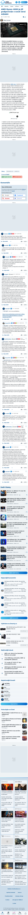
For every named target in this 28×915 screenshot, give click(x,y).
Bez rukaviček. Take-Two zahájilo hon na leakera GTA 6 (20, 804)
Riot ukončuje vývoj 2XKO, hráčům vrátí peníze (7, 856)
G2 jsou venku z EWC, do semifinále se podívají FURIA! (6, 804)
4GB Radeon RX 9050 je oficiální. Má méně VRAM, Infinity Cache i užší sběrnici (16, 500)
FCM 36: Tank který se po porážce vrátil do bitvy (11, 731)
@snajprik (6, 311)
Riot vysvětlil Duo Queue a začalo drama (7, 846)
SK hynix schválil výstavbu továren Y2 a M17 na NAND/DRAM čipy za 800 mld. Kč (17, 524)
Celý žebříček (14, 704)
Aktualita (6, 6)
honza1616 (7, 323)
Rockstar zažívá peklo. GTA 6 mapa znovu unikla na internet (6, 798)
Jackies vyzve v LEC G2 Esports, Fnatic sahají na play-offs (6, 851)
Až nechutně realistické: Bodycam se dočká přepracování (20, 826)
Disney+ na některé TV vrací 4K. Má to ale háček (16, 491)
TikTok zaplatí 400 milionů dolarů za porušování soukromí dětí (11, 725)
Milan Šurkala (7, 20)
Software (17, 6)
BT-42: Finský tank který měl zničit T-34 (20, 846)
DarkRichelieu (7, 339)
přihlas (23, 189)
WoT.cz (3, 733)
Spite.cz (3, 739)
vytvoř (13, 190)
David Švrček (10, 552)
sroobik (7, 413)
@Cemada (5, 247)
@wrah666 (6, 259)
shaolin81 (7, 308)
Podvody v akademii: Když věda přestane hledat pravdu (7, 826)
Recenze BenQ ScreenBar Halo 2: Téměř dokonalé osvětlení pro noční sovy (16, 548)
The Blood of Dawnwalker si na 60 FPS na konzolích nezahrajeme (7, 793)
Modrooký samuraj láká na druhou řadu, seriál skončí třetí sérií (20, 793)
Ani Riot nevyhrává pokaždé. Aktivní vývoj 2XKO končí (20, 798)
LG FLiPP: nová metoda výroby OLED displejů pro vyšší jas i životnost (16, 508)
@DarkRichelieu (7, 360)
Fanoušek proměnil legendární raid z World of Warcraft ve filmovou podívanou (7, 882)
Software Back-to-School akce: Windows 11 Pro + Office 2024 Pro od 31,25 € (20, 877)
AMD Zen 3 (13, 84)
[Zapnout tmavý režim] (19, 2)
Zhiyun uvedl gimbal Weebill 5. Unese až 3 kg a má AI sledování (20, 871)
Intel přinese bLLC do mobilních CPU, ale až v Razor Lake (16, 540)
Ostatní (11, 6)
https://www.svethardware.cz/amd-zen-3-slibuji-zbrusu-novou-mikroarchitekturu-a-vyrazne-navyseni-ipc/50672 (14, 315)
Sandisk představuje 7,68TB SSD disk (5, 830)
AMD (22, 6)
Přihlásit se (24, 2)
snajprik (6, 274)
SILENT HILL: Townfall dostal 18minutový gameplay (19, 831)
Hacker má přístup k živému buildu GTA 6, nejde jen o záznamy (11, 737)
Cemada (6, 233)
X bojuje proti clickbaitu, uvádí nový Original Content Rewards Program (16, 565)
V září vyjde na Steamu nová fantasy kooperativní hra (11, 719)
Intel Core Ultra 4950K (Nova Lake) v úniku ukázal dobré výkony (17, 515)
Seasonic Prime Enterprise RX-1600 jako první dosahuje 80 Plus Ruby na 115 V (16, 557)
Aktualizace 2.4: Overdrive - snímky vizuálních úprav (19, 856)
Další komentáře (14, 618)
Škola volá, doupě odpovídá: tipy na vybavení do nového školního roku (20, 883)
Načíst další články (14, 572)
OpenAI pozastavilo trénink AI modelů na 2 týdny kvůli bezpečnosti (15, 532)
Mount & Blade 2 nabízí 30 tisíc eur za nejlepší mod (12, 713)
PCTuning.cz (4, 727)
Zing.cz (3, 716)
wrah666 (6, 245)
